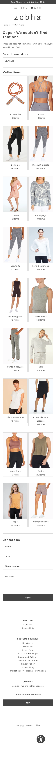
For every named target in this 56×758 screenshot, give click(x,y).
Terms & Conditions (28, 660)
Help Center (28, 643)
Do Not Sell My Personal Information (28, 670)
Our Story (28, 624)
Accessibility (28, 628)
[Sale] (40, 346)
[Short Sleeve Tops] (15, 396)
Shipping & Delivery (28, 657)
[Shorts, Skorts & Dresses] (40, 396)
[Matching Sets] (15, 295)
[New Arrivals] (40, 295)
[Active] (40, 93)
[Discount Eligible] (40, 144)
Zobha (37, 725)
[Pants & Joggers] (15, 346)
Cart (37, 8)
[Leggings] (15, 245)
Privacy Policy (28, 664)
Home (5, 25)
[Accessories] (15, 93)
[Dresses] (15, 194)
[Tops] (15, 501)
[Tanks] (40, 450)
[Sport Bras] (15, 450)
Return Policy (27, 650)
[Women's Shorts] (40, 501)
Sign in (24, 8)
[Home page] (40, 194)
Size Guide (28, 646)
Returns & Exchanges (28, 653)
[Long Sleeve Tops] (40, 245)
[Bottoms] (15, 144)
